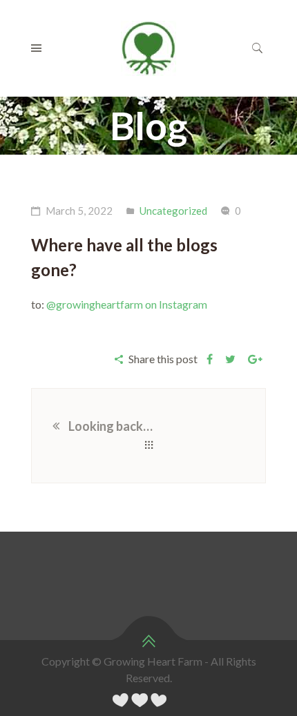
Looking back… (110, 426)
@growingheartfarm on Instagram (126, 304)
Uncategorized (173, 210)
